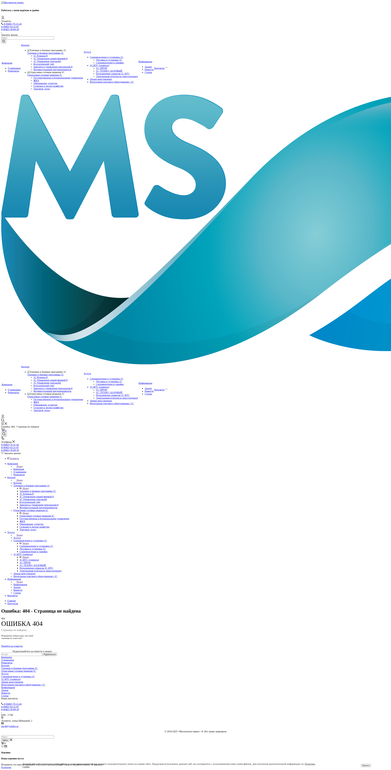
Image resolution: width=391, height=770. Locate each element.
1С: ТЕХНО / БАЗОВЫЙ (109, 71)
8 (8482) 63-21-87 (10, 26)
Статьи (148, 72)
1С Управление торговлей (47, 61)
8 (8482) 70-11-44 (13, 24)
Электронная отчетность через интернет (117, 76)
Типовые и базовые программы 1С (45, 53)
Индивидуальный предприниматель (52, 69)
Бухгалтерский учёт (43, 64)
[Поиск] (4, 434)
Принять (366, 765)
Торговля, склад (41, 88)
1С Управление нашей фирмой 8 (50, 58)
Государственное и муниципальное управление (58, 77)
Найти (5, 740)
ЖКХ (36, 80)
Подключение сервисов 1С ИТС (113, 73)
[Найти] (3, 41)
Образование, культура (45, 83)
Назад (20, 466)
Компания (7, 63)
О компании (14, 68)
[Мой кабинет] (2, 18)
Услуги (87, 52)
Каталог (25, 45)
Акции (148, 67)
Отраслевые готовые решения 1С (44, 75)
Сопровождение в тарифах (110, 62)
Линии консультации (101, 79)
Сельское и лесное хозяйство (48, 86)
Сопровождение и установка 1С (106, 57)
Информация (145, 61)
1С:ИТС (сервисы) (99, 65)
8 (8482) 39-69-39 (10, 29)
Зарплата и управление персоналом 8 (52, 67)
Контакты (159, 68)
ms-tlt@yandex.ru (9, 726)
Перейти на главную (12, 646)
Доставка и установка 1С (109, 60)
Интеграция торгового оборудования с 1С (112, 82)
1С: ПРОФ (101, 68)
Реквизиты (13, 71)
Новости (149, 69)
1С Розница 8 (40, 56)
